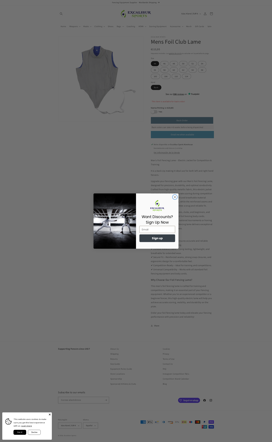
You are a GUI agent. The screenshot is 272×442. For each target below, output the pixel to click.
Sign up (157, 238)
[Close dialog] (174, 197)
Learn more (26, 426)
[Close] (49, 414)
